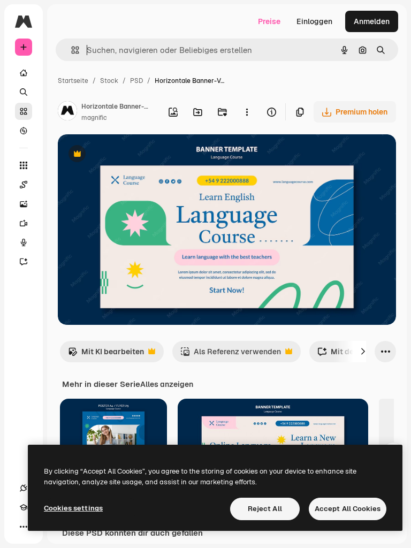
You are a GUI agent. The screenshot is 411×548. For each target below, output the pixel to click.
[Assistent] (23, 261)
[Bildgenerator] (23, 203)
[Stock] (23, 111)
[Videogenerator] (23, 223)
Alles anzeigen (166, 384)
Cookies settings (73, 508)
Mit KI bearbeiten (106, 354)
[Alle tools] (23, 165)
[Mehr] (23, 526)
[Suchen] (23, 92)
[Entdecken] (23, 130)
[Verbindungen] (23, 488)
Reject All (265, 508)
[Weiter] (362, 351)
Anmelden (372, 21)
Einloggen (314, 21)
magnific (94, 117)
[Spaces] (23, 184)
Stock (109, 81)
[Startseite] (23, 72)
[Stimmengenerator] (23, 242)
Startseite (73, 81)
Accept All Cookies (347, 508)
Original (126, 155)
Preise (269, 21)
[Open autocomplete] (71, 50)
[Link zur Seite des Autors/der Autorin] (67, 112)
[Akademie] (23, 507)
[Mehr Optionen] (246, 112)
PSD (136, 81)
